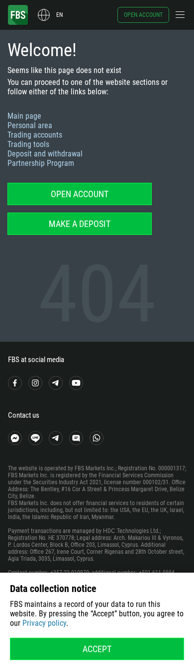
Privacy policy (44, 623)
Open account (143, 14)
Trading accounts (34, 135)
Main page (24, 116)
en (59, 14)
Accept (97, 649)
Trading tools (28, 144)
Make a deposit (79, 224)
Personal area (29, 125)
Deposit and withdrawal (45, 153)
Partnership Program (40, 163)
